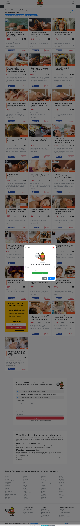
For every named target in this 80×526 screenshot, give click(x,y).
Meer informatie (44, 525)
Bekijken (52, 278)
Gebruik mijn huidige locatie (40, 273)
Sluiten (44, 278)
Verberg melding (51, 525)
